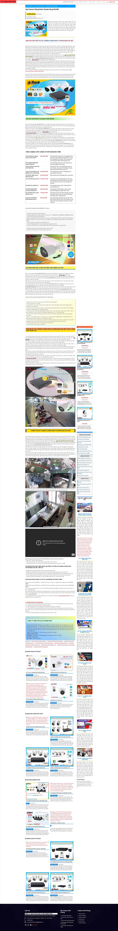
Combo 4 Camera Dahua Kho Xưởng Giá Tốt (60, 767)
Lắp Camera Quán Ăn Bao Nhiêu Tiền (84, 559)
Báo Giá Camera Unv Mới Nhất (85, 731)
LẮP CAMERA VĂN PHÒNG (8, 1)
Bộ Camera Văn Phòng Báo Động (67, 926)
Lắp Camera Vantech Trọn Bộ (84, 489)
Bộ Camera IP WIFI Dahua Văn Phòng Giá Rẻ (35, 767)
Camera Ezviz (82, 921)
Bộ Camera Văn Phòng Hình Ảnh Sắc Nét (67, 923)
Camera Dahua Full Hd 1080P (51, 6)
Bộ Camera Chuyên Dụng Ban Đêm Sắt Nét (35, 826)
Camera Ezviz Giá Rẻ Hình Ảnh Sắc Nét (85, 467)
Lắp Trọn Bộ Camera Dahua (39, 6)
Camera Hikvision (82, 917)
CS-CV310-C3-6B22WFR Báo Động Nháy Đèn (35, 672)
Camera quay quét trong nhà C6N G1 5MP (35, 726)
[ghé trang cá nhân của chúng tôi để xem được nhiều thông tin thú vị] (28, 925)
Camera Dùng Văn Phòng (68, 1)
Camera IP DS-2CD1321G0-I (56, 700)
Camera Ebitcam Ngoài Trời (83, 464)
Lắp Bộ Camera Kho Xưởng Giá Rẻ (41, 646)
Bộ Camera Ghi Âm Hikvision (83, 487)
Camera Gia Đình (29, 6)
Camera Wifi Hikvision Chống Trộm (85, 460)
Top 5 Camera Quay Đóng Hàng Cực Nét (84, 442)
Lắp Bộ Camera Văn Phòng (81, 1)
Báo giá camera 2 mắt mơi (83, 446)
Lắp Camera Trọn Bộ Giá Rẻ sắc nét (84, 492)
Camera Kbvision (82, 915)
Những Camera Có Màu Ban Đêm (84, 444)
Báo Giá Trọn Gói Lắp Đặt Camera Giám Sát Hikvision (85, 514)
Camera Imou (81, 919)
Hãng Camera (92, 1)
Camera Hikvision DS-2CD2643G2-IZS (58, 672)
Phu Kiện (98, 1)
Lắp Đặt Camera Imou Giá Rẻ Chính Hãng (84, 759)
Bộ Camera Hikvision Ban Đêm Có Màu (84, 485)
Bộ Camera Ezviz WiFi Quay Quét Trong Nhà (36, 848)
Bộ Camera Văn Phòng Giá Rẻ (68, 920)
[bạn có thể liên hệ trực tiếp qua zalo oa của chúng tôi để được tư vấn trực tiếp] (26, 925)
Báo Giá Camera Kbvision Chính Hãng (55, 641)
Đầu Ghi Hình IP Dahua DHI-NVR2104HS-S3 (35, 699)
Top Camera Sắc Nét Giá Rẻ (83, 439)
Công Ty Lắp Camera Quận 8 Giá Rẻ (38, 641)
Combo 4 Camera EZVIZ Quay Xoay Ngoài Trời (60, 736)
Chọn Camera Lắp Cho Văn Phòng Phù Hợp (44, 643)
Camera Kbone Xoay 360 (83, 475)
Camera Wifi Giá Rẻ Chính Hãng (84, 458)
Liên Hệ (103, 1)
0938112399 (112, 2)
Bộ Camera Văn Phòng (66, 915)
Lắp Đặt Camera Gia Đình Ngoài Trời (48, 645)
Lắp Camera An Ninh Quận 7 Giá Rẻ (85, 663)
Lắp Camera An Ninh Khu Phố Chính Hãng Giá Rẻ (36, 800)
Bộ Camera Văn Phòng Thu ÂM (67, 918)
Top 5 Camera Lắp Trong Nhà (84, 453)
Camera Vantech (82, 922)
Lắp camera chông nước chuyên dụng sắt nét (42, 9)
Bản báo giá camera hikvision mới (84, 451)
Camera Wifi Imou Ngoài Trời (83, 470)
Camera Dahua (82, 913)
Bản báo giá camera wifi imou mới (84, 462)
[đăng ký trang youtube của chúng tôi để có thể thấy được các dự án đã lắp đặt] (31, 925)
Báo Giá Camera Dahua (82, 448)
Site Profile (34, 925)
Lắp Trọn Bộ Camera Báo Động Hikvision (84, 481)
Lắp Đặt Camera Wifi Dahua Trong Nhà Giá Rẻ (85, 473)
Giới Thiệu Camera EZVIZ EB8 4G (61, 643)
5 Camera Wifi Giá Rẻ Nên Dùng (84, 437)
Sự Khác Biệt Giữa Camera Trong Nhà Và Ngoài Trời (84, 594)
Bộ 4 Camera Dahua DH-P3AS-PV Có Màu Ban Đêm (61, 861)
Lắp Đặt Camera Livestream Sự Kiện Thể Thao (84, 632)
